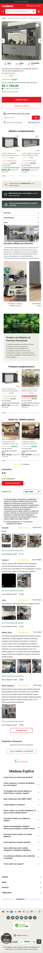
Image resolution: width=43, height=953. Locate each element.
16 (37, 58)
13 (31, 58)
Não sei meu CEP (34, 122)
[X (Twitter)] (30, 917)
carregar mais (21, 730)
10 (25, 58)
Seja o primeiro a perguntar (21, 751)
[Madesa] (7, 6)
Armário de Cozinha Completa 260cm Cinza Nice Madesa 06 (24, 18)
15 (35, 58)
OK (36, 118)
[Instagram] (8, 917)
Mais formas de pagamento (10, 91)
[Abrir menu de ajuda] (39, 941)
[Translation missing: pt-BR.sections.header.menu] (3, 11)
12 (29, 58)
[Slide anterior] (2, 40)
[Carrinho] (39, 11)
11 (27, 58)
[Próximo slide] (40, 40)
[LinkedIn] (26, 917)
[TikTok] (34, 917)
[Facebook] (12, 917)
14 (33, 58)
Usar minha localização (14, 122)
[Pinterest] (21, 917)
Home (4, 18)
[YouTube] (17, 917)
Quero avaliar (12, 483)
